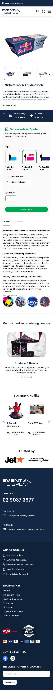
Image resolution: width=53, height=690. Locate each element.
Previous (4, 421)
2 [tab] (25, 377)
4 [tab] (31, 377)
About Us (7, 590)
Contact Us (8, 603)
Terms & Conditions (11, 615)
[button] (10, 73)
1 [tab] (22, 377)
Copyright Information (13, 611)
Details (6, 221)
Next (49, 421)
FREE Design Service (11, 595)
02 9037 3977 (18, 499)
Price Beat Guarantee (12, 599)
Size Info (19, 221)
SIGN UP (9, 682)
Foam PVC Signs (15, 423)
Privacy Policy (9, 607)
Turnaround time (14, 176)
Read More (8, 105)
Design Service (14, 3)
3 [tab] (28, 377)
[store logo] (14, 11)
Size (7, 146)
